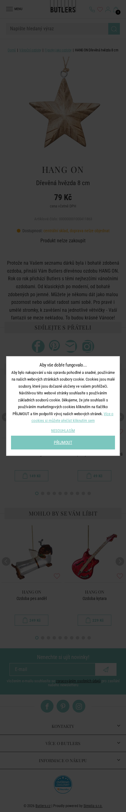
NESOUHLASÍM (63, 430)
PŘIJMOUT (63, 442)
